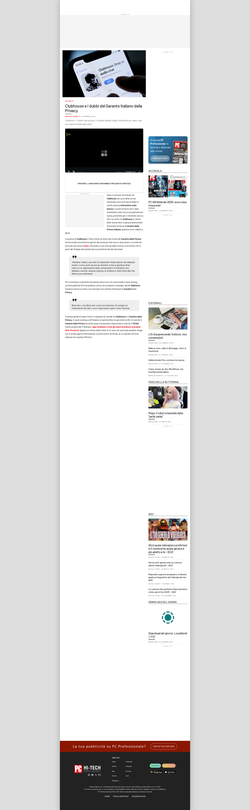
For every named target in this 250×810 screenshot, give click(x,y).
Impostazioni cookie (139, 796)
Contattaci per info (164, 746)
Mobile (114, 766)
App (113, 771)
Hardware (129, 762)
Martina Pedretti (73, 116)
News (114, 762)
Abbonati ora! (160, 158)
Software (129, 766)
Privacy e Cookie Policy (121, 796)
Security (69, 101)
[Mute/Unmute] (74, 171)
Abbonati (155, 766)
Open (86, 245)
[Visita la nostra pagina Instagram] (89, 775)
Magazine (115, 781)
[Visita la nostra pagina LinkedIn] (92, 775)
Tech (127, 776)
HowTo (114, 776)
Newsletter (169, 766)
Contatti (107, 796)
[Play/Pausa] (69, 171)
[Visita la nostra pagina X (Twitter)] (96, 775)
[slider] (81, 172)
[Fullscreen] (139, 171)
